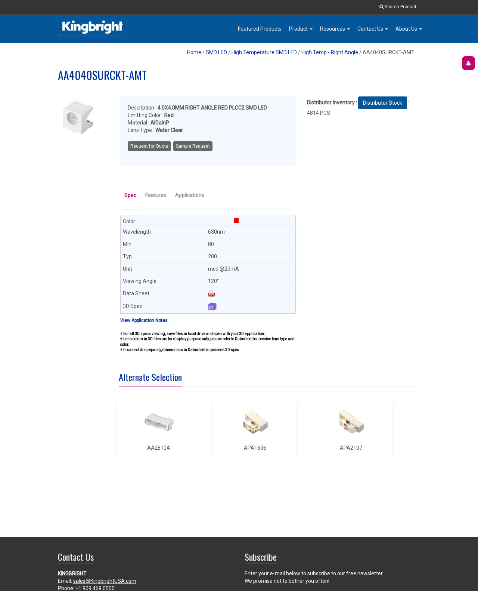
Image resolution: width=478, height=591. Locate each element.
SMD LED (216, 52)
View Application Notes (144, 320)
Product (299, 29)
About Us (406, 29)
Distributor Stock (382, 103)
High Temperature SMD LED (264, 52)
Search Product (400, 6)
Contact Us (370, 29)
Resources (333, 29)
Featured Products (260, 29)
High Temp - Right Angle (329, 52)
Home (194, 52)
